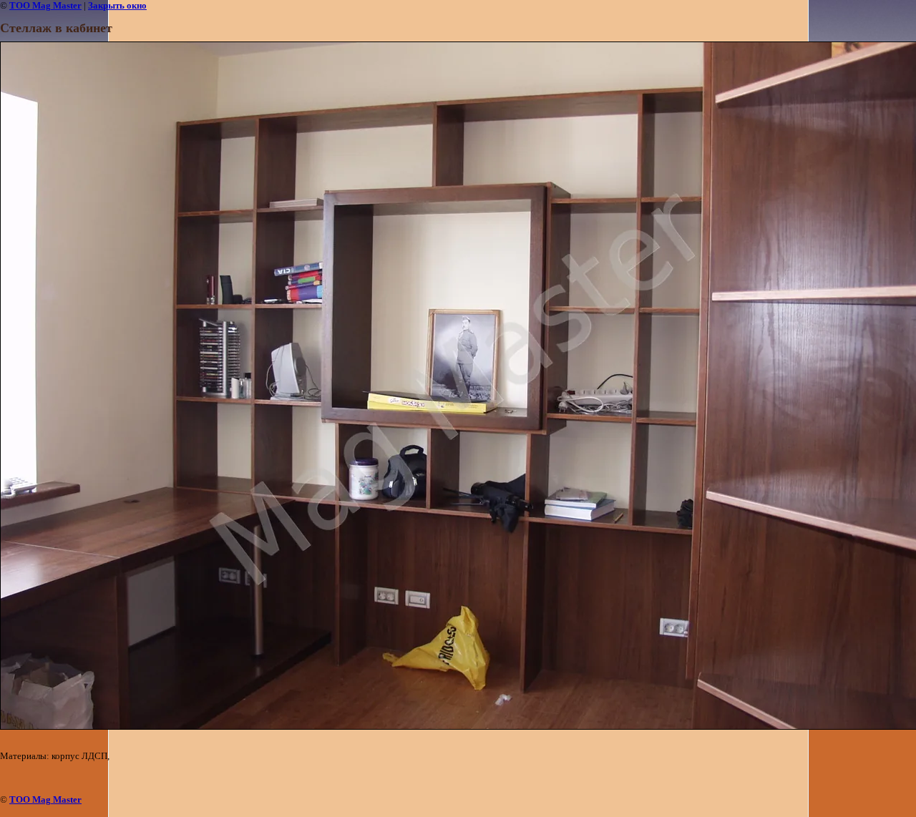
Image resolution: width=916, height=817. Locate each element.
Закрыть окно (117, 5)
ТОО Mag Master (45, 5)
